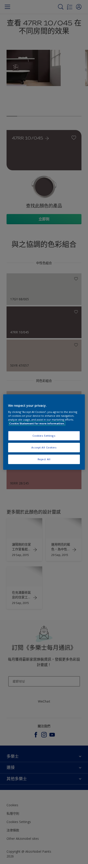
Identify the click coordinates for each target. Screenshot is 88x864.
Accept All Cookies (43, 447)
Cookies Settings (43, 436)
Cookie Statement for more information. (37, 423)
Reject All (44, 459)
